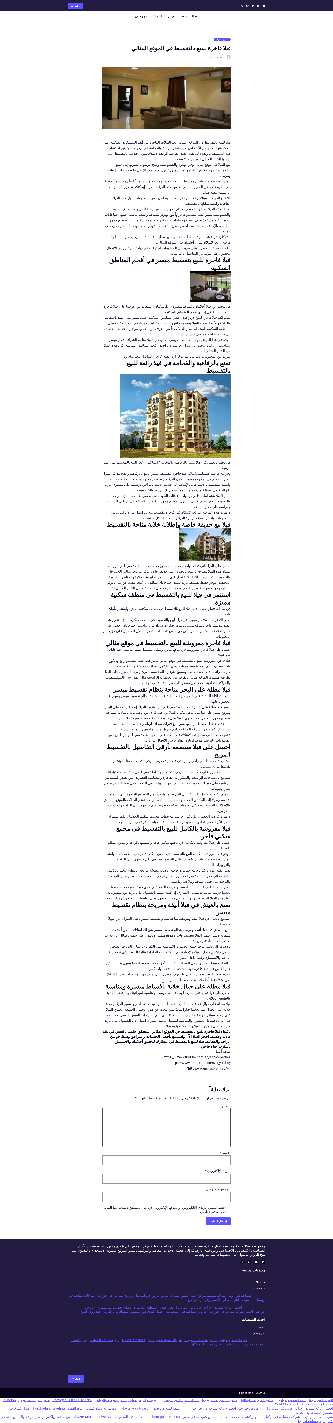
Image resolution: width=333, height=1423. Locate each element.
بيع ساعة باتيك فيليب (101, 1408)
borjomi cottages (320, 1404)
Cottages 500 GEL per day (72, 1400)
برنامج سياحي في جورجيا (115, 1295)
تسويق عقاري (222, 39)
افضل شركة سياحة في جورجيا (231, 1311)
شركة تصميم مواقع (212, 1295)
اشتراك (75, 5)
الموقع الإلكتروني (218, 1189)
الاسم (225, 1152)
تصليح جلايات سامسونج (114, 1307)
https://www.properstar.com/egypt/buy (201, 1063)
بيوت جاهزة (240, 1300)
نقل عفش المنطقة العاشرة (153, 1307)
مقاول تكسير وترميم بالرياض (209, 1300)
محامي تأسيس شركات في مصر (230, 1344)
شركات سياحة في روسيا (181, 1400)
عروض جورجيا (249, 1408)
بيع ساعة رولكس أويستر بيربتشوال (44, 1417)
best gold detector (166, 1417)
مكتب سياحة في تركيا (34, 1400)
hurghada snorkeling (49, 1408)
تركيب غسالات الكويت (200, 1340)
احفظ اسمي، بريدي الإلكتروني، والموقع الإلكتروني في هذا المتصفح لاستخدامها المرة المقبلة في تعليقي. (165, 1209)
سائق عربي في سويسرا (193, 1307)
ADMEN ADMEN (216, 57)
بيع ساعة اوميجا (309, 1421)
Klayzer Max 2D (85, 1417)
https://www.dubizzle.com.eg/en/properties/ (196, 1057)
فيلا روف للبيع (91, 1311)
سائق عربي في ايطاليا (152, 1295)
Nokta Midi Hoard (134, 1408)
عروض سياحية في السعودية (186, 1311)
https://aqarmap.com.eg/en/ (209, 1068)
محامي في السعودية (129, 1417)
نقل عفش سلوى (183, 1295)
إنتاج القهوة (75, 1408)
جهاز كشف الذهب (245, 1417)
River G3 (105, 1417)
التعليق (224, 1106)
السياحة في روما (240, 1295)
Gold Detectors (133, 1340)
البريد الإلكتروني (218, 1171)
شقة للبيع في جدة (166, 1408)
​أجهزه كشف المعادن (104, 1340)
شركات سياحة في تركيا (165, 1340)
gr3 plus (198, 1344)
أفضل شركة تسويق (228, 1307)
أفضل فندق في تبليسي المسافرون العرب (133, 1311)
